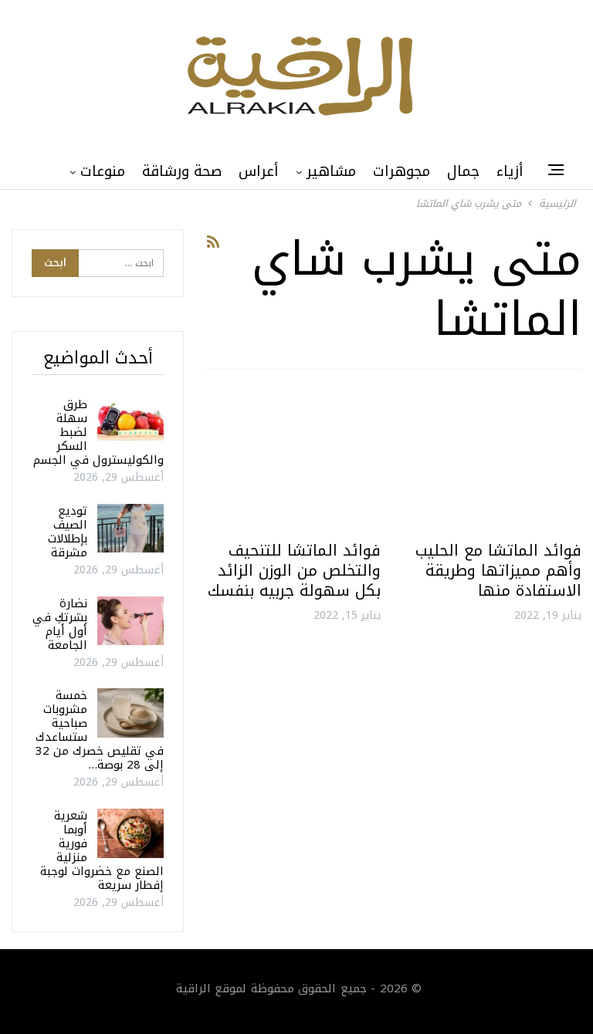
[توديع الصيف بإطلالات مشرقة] (130, 528)
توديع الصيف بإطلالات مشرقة (67, 531)
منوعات (102, 171)
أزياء (510, 171)
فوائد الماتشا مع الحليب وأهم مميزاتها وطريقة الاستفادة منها (498, 570)
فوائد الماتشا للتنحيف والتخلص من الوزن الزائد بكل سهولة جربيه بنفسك (294, 570)
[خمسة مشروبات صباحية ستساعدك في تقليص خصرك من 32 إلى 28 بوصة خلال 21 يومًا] (130, 713)
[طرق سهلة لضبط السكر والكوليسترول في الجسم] (130, 422)
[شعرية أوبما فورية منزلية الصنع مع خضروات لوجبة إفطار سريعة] (130, 833)
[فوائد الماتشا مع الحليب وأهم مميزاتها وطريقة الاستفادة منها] (494, 461)
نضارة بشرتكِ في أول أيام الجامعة (59, 624)
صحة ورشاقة (182, 171)
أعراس (259, 171)
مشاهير (331, 171)
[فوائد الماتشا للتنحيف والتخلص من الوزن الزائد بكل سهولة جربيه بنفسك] (293, 461)
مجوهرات (401, 171)
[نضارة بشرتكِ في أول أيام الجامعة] (130, 621)
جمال (463, 171)
